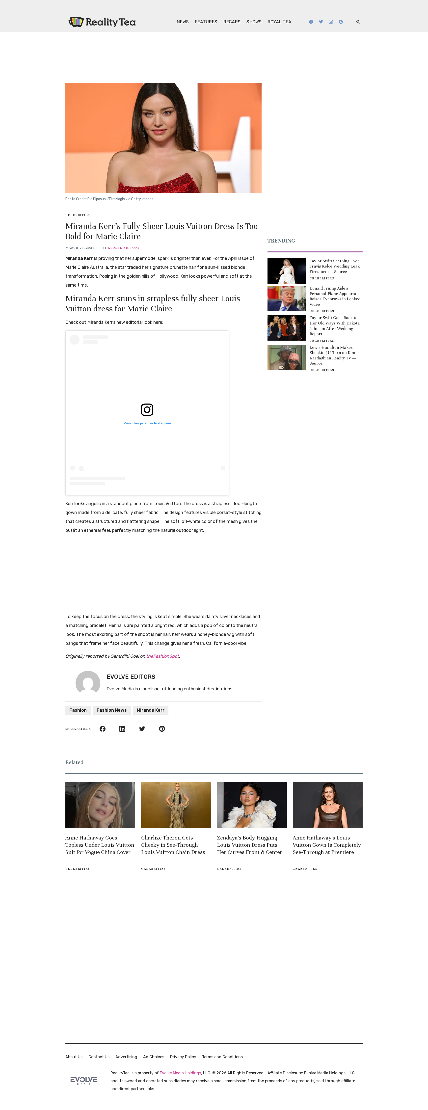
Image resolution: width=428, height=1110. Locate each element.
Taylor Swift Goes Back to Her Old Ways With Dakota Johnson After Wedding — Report (335, 325)
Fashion (78, 710)
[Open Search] (358, 21)
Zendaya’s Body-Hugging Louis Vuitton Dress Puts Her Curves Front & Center (249, 844)
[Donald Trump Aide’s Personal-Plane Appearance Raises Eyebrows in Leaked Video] (287, 298)
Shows (254, 22)
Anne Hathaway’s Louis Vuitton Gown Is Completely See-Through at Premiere (327, 844)
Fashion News (112, 710)
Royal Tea (279, 22)
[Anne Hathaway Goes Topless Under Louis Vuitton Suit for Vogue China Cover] (100, 805)
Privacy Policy (183, 1057)
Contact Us (98, 1057)
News (183, 22)
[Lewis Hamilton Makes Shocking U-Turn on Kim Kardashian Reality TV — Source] (287, 357)
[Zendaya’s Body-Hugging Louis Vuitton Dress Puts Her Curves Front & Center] (252, 805)
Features (206, 22)
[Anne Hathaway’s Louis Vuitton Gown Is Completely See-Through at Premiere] (328, 805)
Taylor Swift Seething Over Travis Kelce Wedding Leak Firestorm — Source (335, 266)
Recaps (232, 22)
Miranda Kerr (150, 710)
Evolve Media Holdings (180, 1073)
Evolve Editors (123, 248)
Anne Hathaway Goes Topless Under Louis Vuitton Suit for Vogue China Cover (99, 844)
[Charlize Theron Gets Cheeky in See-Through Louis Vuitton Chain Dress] (176, 805)
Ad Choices (153, 1057)
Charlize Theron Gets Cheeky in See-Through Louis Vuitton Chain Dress (173, 844)
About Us (73, 1057)
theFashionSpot (162, 656)
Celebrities (77, 215)
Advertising (126, 1057)
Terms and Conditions (222, 1057)
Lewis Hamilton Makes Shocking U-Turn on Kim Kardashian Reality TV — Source (333, 355)
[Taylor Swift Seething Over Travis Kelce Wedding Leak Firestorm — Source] (287, 271)
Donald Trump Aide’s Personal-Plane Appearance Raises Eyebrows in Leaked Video (336, 296)
